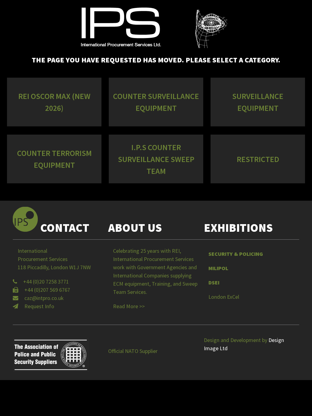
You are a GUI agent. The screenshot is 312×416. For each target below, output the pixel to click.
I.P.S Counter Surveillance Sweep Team (156, 159)
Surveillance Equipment (257, 102)
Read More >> (129, 306)
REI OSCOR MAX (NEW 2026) (54, 102)
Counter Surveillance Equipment (156, 102)
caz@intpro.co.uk (44, 297)
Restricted (258, 159)
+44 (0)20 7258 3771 (46, 281)
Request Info (39, 306)
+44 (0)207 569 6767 (47, 289)
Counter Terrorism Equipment (54, 159)
